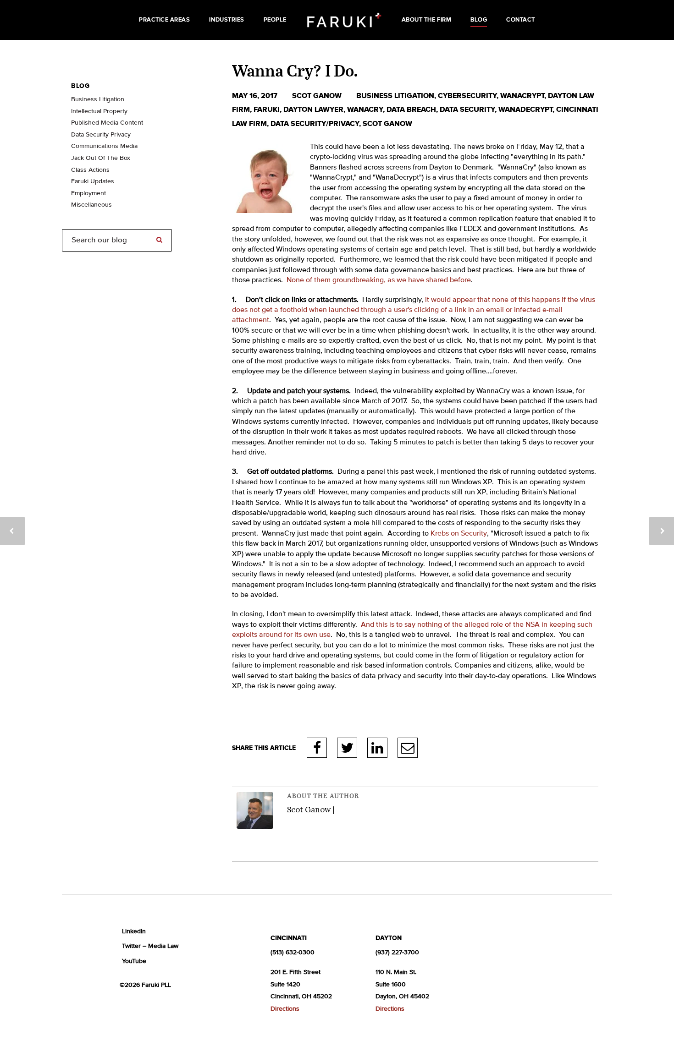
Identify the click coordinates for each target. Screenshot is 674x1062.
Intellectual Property (99, 111)
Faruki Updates (92, 181)
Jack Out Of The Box (100, 158)
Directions (285, 1009)
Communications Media (104, 146)
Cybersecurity (467, 95)
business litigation (395, 95)
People (275, 20)
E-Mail (408, 748)
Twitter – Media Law (150, 946)
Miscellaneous (91, 205)
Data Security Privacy (101, 134)
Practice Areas (164, 20)
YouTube (134, 961)
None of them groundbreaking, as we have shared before (379, 280)
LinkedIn (377, 748)
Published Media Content (107, 123)
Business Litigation (97, 99)
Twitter (347, 748)
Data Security (467, 109)
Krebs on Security (459, 533)
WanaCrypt (522, 95)
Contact (520, 20)
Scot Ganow (317, 95)
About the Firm (426, 20)
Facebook (317, 748)
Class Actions (90, 170)
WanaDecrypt (525, 109)
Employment (88, 193)
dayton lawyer (313, 109)
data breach (411, 109)
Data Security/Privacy (315, 123)
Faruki (267, 109)
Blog (478, 20)
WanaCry (365, 109)
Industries (226, 20)
